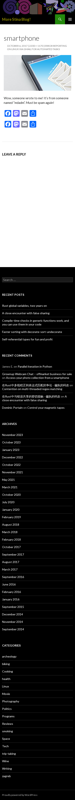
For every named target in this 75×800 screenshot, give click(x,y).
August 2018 (10, 524)
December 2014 (12, 614)
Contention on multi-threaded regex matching (32, 389)
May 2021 (8, 479)
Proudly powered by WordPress (20, 794)
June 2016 (9, 584)
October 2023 (11, 442)
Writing (7, 768)
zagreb (6, 776)
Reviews (7, 723)
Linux (5, 686)
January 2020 (10, 509)
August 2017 (10, 562)
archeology (9, 656)
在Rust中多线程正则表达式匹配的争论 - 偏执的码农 (35, 385)
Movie (6, 694)
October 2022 (11, 464)
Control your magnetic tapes (46, 407)
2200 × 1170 (36, 45)
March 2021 (10, 487)
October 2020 (11, 494)
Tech (5, 746)
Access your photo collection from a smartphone (37, 377)
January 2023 (10, 450)
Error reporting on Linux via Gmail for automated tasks (37, 47)
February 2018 (11, 539)
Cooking (7, 671)
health (6, 679)
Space (6, 738)
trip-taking (9, 753)
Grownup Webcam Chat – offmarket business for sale (37, 374)
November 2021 (12, 472)
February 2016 (11, 592)
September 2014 (13, 629)
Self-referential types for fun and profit (27, 339)
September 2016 (13, 577)
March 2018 (10, 532)
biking (6, 664)
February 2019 (11, 517)
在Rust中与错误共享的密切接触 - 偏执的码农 (31, 396)
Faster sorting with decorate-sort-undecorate (32, 332)
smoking (7, 731)
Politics (7, 708)
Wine (5, 761)
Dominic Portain (12, 407)
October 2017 (11, 547)
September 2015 (13, 607)
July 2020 (8, 502)
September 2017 (13, 554)
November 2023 (12, 435)
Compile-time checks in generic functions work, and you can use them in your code (35, 322)
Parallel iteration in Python (35, 366)
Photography (10, 701)
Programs (8, 716)
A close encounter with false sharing (26, 313)
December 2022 (12, 457)
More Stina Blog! (16, 19)
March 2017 (10, 569)
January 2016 (10, 599)
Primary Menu (70, 19)
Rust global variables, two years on (24, 305)
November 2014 (12, 621)
